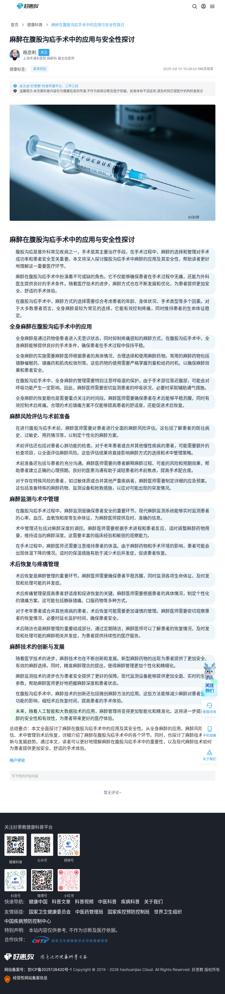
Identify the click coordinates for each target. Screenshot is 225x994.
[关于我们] (210, 756)
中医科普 (107, 901)
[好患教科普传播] (28, 6)
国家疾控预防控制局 (129, 912)
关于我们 (153, 901)
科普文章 (61, 901)
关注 (44, 52)
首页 (14, 24)
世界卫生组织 (168, 912)
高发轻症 (39, 69)
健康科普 (35, 24)
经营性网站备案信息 (30, 977)
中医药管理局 (89, 912)
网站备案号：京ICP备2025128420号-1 (38, 969)
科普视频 (84, 901)
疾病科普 (130, 901)
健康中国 (38, 901)
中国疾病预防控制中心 (27, 921)
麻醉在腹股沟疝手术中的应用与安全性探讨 (87, 24)
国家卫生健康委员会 (50, 912)
